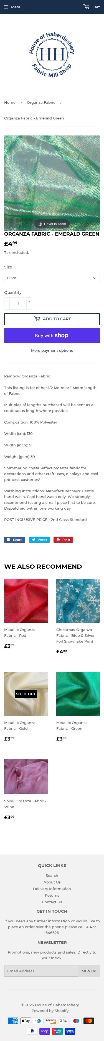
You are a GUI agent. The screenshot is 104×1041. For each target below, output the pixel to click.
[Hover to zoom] (52, 182)
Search (52, 875)
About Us (52, 882)
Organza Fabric (41, 102)
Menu (16, 7)
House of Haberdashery (57, 1005)
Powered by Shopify (50, 1010)
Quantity (13, 292)
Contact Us (52, 902)
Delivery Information (52, 888)
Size (8, 267)
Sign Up (89, 971)
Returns (52, 895)
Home (10, 102)
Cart (95, 7)
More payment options (52, 350)
